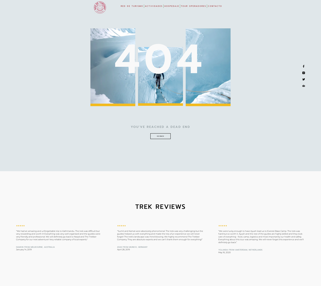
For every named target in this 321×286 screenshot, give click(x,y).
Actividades (154, 6)
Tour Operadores (193, 6)
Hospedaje (171, 6)
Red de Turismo (132, 6)
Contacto (215, 6)
